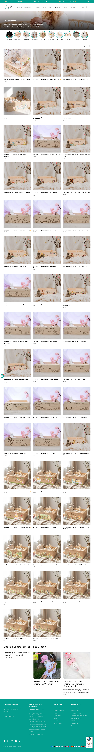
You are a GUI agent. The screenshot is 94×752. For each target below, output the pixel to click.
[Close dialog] (82, 356)
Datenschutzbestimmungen (71, 390)
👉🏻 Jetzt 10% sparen (69, 385)
